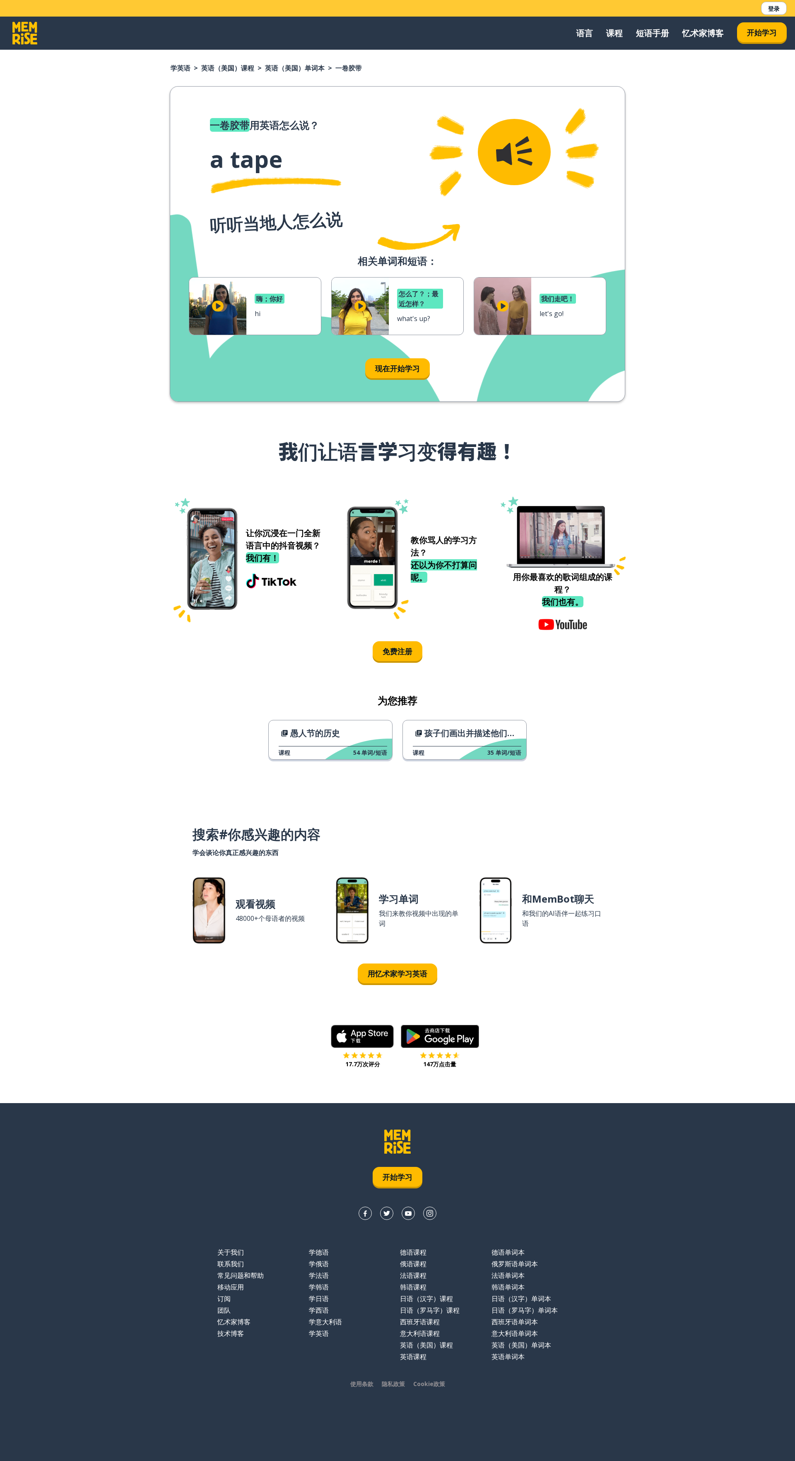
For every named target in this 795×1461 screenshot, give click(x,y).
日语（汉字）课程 (426, 1298)
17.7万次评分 (362, 1064)
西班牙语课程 (420, 1321)
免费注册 (397, 651)
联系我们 (230, 1263)
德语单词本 (508, 1252)
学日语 (319, 1298)
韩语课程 (413, 1287)
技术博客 (230, 1333)
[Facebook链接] (365, 1213)
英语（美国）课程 (227, 67)
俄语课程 (413, 1263)
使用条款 (361, 1384)
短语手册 (652, 33)
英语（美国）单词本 (295, 67)
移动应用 (230, 1287)
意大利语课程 (420, 1333)
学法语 (319, 1275)
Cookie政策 (429, 1384)
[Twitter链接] (386, 1213)
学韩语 (319, 1287)
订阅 (224, 1298)
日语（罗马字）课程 (430, 1310)
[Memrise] (24, 33)
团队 (224, 1310)
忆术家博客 (703, 33)
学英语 (180, 67)
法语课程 (413, 1275)
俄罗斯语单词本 (514, 1263)
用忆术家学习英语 (397, 973)
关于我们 (230, 1252)
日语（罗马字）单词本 (524, 1310)
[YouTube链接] (408, 1213)
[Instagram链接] (429, 1213)
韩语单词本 (508, 1287)
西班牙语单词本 (514, 1321)
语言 (584, 33)
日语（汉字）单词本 (521, 1298)
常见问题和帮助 (240, 1275)
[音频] (514, 152)
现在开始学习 (397, 368)
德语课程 (413, 1252)
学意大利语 (325, 1321)
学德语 (319, 1252)
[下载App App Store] (362, 1036)
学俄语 (319, 1263)
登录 (774, 8)
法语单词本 (508, 1275)
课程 (614, 33)
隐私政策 (393, 1384)
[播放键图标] (217, 306)
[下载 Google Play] (440, 1036)
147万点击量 (439, 1064)
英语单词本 (508, 1356)
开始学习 (762, 32)
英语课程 (413, 1356)
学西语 (319, 1310)
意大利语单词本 (514, 1333)
